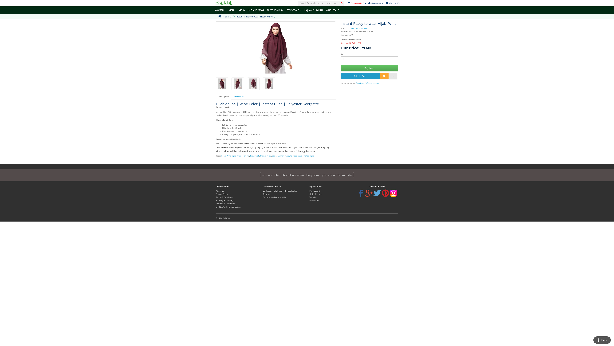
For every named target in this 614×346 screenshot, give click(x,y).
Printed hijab (308, 155)
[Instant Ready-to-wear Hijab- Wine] (276, 47)
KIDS (241, 10)
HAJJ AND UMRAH (313, 10)
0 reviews (360, 83)
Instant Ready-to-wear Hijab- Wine (254, 16)
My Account (314, 190)
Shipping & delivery (224, 200)
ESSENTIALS (293, 10)
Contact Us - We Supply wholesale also (280, 190)
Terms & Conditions (224, 197)
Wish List (313, 197)
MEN (231, 10)
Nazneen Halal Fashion (357, 28)
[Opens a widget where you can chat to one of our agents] (602, 340)
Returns (266, 194)
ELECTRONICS (274, 10)
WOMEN (219, 10)
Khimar (280, 155)
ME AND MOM (256, 10)
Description (223, 96)
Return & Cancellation (225, 203)
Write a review (372, 83)
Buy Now (369, 68)
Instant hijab (265, 155)
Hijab (223, 155)
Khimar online (243, 155)
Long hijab (254, 155)
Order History (315, 194)
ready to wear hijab (293, 155)
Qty (342, 54)
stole (274, 155)
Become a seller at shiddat (274, 197)
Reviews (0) (239, 96)
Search (228, 16)
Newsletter (314, 200)
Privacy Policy (222, 194)
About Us (220, 190)
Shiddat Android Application (228, 207)
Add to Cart (360, 76)
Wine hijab (231, 155)
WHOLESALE (332, 10)
